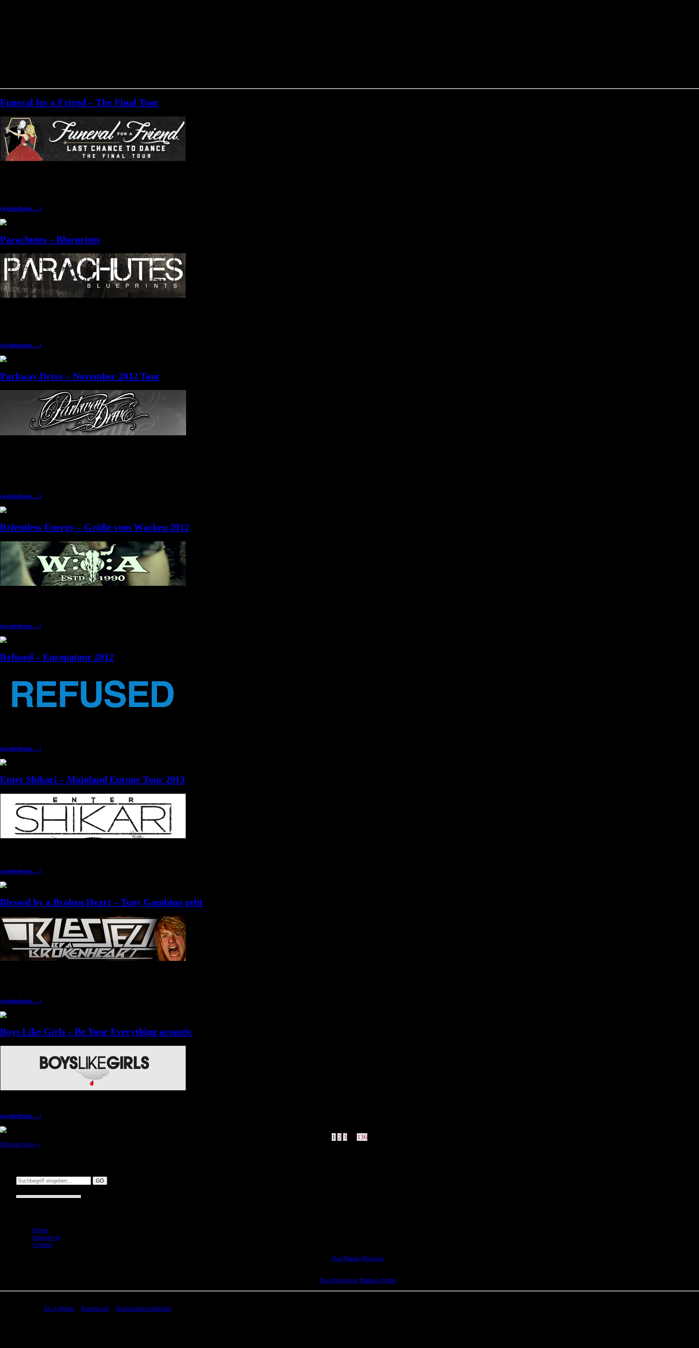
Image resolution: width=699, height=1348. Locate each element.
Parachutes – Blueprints (50, 239)
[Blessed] (93, 959)
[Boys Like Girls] (93, 1088)
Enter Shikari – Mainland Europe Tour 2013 (92, 779)
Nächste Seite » (20, 1144)
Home (40, 1230)
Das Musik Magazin (357, 1258)
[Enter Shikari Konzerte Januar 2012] (93, 836)
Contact (42, 1244)
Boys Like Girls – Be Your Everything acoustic (96, 1031)
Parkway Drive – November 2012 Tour (80, 376)
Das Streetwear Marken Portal (357, 1280)
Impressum (95, 1308)
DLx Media (59, 1308)
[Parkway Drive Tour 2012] (93, 433)
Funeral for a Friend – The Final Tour (79, 102)
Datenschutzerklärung (144, 1308)
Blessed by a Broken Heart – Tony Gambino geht (101, 902)
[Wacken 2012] (93, 584)
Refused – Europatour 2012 (57, 657)
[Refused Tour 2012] (93, 713)
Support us (46, 1237)
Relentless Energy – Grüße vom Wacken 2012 (94, 527)
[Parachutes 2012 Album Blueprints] (93, 295)
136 (362, 1137)
